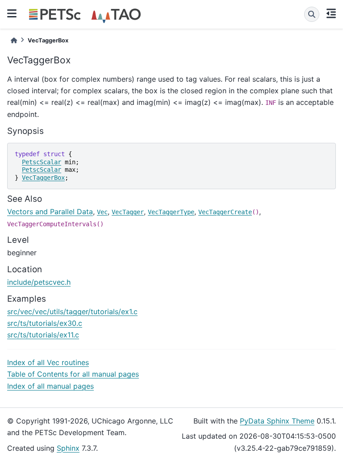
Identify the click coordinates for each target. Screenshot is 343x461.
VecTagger (128, 212)
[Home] (14, 40)
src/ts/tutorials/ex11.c (43, 334)
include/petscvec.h (39, 282)
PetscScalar (41, 162)
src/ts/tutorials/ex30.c (44, 323)
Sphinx (68, 448)
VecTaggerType (171, 212)
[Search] (311, 14)
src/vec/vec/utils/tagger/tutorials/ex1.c (72, 311)
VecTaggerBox (43, 177)
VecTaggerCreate (225, 212)
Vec (102, 212)
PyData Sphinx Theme (277, 420)
